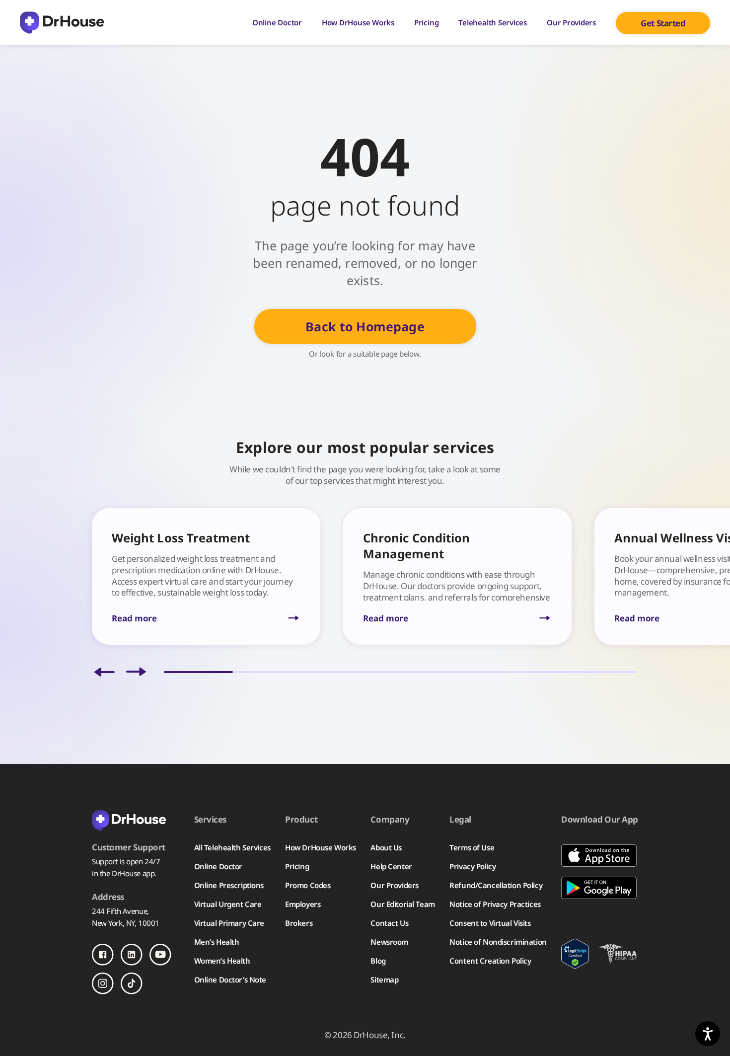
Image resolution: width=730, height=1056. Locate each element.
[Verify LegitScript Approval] (574, 954)
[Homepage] (62, 22)
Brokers (298, 923)
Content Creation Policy (490, 961)
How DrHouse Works (358, 22)
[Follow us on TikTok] (132, 983)
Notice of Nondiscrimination (497, 942)
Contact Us (389, 923)
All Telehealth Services (232, 847)
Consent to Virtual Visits (489, 923)
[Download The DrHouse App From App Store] (599, 855)
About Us (386, 847)
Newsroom (389, 942)
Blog (377, 961)
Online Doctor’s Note (230, 979)
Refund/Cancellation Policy (495, 885)
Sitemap (384, 979)
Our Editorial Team (402, 904)
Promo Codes (307, 885)
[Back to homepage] (135, 819)
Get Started (663, 23)
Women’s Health (222, 961)
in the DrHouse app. (124, 873)
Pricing (426, 22)
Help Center (391, 866)
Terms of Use (471, 847)
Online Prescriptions (229, 885)
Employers (302, 904)
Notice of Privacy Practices (494, 904)
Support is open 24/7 (126, 861)
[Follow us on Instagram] (103, 983)
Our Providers (571, 22)
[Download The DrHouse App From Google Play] (599, 888)
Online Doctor (277, 22)
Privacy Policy (472, 866)
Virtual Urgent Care (228, 904)
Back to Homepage (364, 326)
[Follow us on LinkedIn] (132, 955)
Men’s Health (216, 942)
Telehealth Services (492, 22)
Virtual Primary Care (229, 923)
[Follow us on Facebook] (103, 955)
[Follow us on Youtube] (160, 955)
